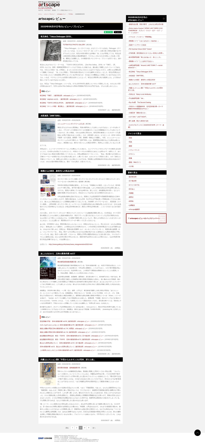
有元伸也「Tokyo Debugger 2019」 (57, 36)
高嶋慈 (131, 193)
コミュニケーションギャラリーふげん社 (71, 124)
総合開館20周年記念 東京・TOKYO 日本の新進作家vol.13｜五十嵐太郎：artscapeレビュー (72, 336)
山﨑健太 (132, 205)
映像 (130, 158)
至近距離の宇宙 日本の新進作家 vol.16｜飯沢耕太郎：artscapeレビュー (64, 321)
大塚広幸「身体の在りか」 (138, 113)
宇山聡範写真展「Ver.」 (137, 98)
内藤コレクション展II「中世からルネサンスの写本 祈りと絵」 (68, 359)
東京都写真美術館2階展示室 (67, 262)
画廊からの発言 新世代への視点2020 (57, 171)
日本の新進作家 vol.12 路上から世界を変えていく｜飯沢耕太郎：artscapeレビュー (68, 346)
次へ (94, 428)
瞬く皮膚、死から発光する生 (138, 121)
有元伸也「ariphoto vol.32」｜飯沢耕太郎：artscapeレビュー (61, 99)
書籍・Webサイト (135, 162)
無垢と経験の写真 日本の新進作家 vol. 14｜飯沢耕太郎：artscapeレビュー (65, 332)
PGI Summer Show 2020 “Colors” (140, 49)
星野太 (131, 197)
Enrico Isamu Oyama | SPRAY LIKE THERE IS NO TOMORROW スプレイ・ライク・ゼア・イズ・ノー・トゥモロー (145, 30)
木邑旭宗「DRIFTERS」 (51, 115)
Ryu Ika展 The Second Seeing (140, 102)
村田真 (131, 201)
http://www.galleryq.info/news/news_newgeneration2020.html (70, 244)
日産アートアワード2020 (137, 45)
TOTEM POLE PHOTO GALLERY (74, 45)
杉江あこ (132, 189)
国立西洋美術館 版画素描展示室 (69, 368)
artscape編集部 (134, 209)
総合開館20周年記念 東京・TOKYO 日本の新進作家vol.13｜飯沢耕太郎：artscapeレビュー (72, 339)
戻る (67, 428)
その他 (131, 166)
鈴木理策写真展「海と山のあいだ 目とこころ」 (145, 57)
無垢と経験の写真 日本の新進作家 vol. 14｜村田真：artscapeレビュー (63, 328)
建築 (130, 146)
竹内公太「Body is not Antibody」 (140, 94)
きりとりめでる (134, 185)
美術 (130, 138)
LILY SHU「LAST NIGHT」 (138, 117)
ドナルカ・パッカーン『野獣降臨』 (141, 37)
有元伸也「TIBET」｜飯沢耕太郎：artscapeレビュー (58, 95)
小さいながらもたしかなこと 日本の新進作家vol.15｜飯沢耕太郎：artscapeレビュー (68, 325)
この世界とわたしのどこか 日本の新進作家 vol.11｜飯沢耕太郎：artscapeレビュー (68, 350)
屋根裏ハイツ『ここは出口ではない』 (141, 61)
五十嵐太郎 (132, 181)
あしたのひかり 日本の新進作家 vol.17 (58, 253)
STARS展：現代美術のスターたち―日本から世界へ (146, 53)
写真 (130, 142)
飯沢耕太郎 (132, 177)
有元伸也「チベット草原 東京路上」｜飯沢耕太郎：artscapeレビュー (64, 106)
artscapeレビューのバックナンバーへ (145, 218)
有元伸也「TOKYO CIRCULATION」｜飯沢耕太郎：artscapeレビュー (63, 103)
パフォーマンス (134, 150)
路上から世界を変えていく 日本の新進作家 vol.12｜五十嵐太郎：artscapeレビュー (68, 343)
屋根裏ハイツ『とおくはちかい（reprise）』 (144, 41)
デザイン (132, 154)
